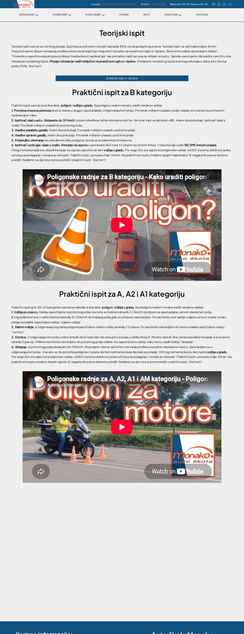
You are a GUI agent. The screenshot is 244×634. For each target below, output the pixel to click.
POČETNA (202, 14)
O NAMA (124, 14)
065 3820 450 (158, 4)
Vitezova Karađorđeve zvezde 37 (119, 4)
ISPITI (146, 14)
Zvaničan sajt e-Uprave (122, 78)
